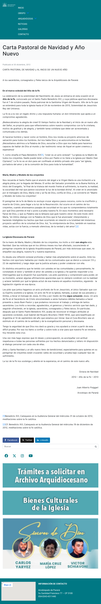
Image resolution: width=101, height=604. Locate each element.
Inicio (21, 8)
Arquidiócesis (25, 18)
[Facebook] (6, 455)
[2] (77, 226)
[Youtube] (30, 455)
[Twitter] (14, 455)
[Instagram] (22, 455)
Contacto (23, 34)
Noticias (22, 24)
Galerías (23, 29)
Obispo (21, 13)
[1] (42, 155)
